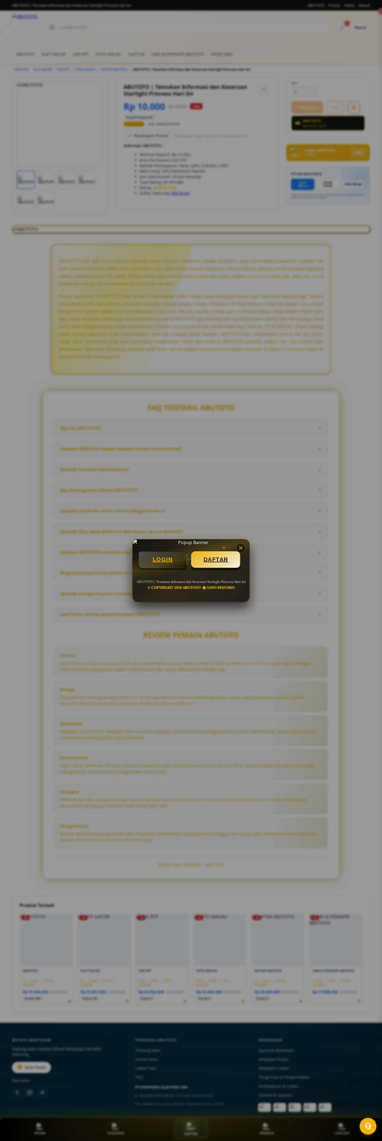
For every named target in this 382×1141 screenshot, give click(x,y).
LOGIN (163, 559)
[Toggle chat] (368, 1126)
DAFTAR (216, 559)
